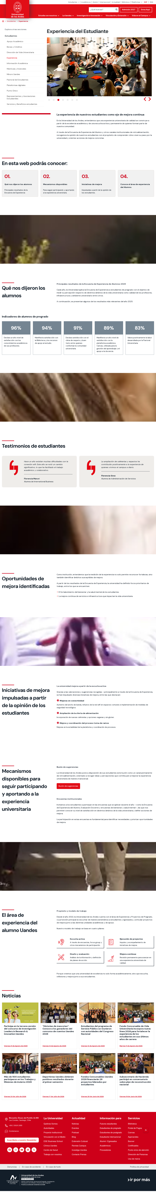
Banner (131, 1141)
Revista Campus (79, 1145)
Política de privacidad (139, 1167)
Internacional (105, 2)
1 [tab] (49, 100)
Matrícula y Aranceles (16, 69)
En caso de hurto (53, 1167)
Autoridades (49, 1128)
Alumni (95, 2)
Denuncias (12, 1167)
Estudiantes (72, 2)
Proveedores (105, 1150)
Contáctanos (14, 1131)
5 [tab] (68, 100)
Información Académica (17, 63)
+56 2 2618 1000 (15, 1125)
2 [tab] (54, 100)
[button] (146, 1130)
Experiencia (12, 58)
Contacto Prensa (79, 1154)
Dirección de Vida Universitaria (20, 52)
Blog (74, 1136)
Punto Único (12, 90)
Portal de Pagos (135, 1128)
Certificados (133, 1145)
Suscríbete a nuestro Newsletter (22, 1140)
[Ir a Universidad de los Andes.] (3, 21)
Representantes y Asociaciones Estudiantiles (21, 97)
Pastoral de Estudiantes (17, 79)
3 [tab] (58, 100)
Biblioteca (125, 2)
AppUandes (133, 1136)
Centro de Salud (51, 1150)
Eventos (75, 1128)
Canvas (131, 1132)
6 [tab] (72, 100)
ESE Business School (53, 1141)
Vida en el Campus (140, 15)
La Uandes (67, 15)
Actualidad (116, 2)
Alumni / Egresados (108, 1141)
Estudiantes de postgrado (111, 1132)
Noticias (75, 1123)
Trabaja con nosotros (53, 1154)
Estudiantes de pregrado (110, 1128)
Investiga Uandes (79, 1150)
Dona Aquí (145, 10)
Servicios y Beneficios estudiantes (22, 104)
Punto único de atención (138, 1150)
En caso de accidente (31, 1167)
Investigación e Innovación (88, 15)
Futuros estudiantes (108, 1123)
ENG (151, 2)
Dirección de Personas (138, 1154)
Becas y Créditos (14, 47)
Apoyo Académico (15, 41)
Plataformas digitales (16, 85)
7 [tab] (77, 100)
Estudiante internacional (110, 1136)
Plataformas (136, 2)
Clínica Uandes (50, 1145)
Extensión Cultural (80, 1141)
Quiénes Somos (51, 1123)
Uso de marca (134, 1158)
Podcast (75, 1132)
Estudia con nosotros (47, 15)
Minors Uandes (13, 74)
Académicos (86, 2)
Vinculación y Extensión (116, 15)
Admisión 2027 (128, 10)
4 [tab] (63, 100)
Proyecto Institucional (53, 1132)
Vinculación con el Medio (54, 1136)
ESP (145, 2)
